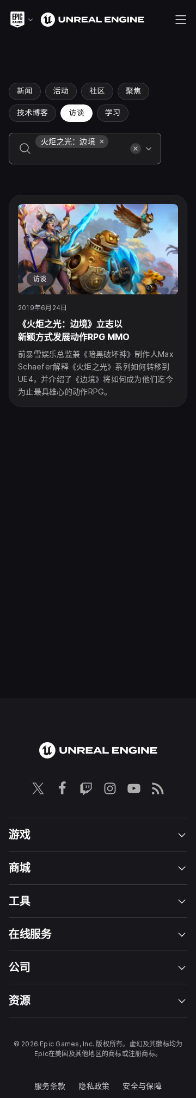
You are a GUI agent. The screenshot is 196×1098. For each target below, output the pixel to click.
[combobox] (80, 156)
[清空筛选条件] (135, 148)
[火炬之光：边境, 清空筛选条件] (101, 141)
